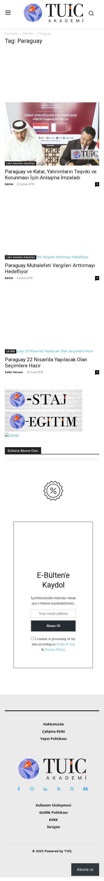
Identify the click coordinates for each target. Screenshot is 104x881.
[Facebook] (18, 789)
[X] (72, 789)
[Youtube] (85, 789)
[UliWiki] (12, 435)
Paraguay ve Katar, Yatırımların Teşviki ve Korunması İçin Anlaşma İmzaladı (51, 175)
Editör (9, 184)
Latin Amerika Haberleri (20, 163)
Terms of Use (65, 644)
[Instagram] (32, 789)
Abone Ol (53, 626)
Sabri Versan (14, 372)
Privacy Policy (55, 649)
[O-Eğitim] (43, 430)
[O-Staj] (43, 408)
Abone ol (85, 869)
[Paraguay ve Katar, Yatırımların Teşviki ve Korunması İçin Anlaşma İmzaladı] (52, 107)
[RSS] (58, 789)
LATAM (10, 351)
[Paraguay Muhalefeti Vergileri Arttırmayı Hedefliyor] (52, 230)
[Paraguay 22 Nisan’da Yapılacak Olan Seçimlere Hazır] (52, 324)
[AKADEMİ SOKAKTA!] (53, 12)
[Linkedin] (45, 789)
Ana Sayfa (11, 33)
